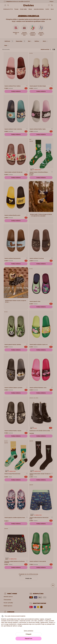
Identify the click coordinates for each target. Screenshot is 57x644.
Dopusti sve (28, 638)
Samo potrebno (28, 630)
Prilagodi (28, 634)
